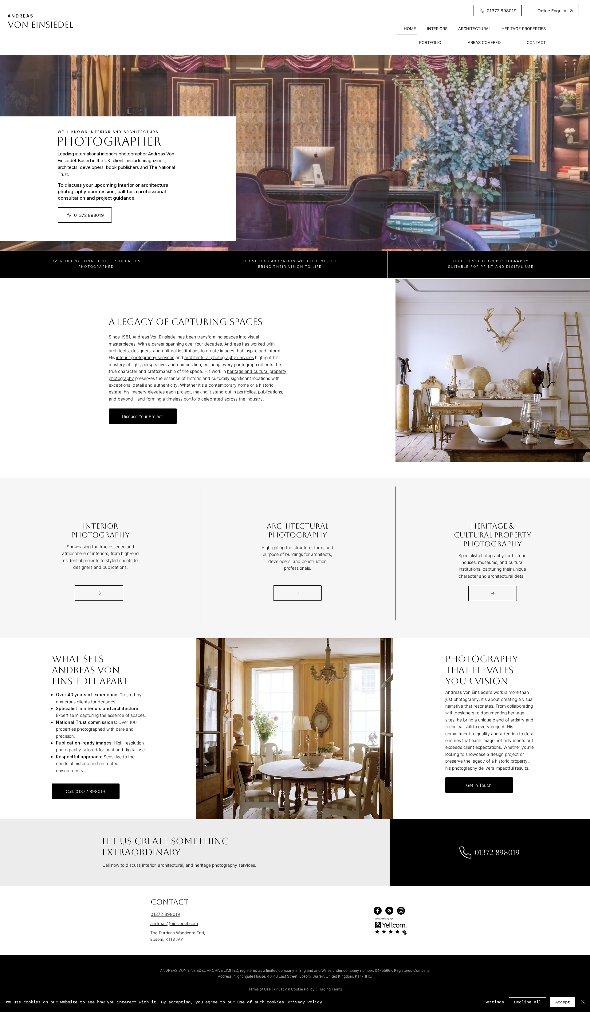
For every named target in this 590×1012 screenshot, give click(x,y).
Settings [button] (494, 1002)
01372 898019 (165, 914)
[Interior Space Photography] (99, 593)
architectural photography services (219, 357)
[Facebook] (378, 911)
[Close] (582, 1002)
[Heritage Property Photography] (492, 593)
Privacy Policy (305, 1002)
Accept (562, 1002)
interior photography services (145, 357)
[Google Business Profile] (389, 911)
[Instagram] (401, 911)
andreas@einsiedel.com (174, 923)
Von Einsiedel (40, 24)
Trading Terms (330, 989)
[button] (556, 10)
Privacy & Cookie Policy (294, 989)
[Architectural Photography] (297, 593)
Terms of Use (259, 989)
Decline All (527, 1002)
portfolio (192, 398)
